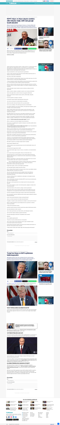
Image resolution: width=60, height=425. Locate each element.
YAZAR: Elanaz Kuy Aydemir (18, 279)
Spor (39, 414)
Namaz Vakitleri (25, 414)
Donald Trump (13, 283)
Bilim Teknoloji (40, 412)
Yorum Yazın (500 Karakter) (11, 234)
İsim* (7, 231)
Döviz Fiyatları (32, 413)
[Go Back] (58, 424)
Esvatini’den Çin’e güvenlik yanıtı (45, 284)
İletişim (47, 417)
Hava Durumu (25, 413)
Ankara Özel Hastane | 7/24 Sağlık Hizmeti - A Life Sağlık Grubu (25, 419)
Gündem (47, 412)
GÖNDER (36, 242)
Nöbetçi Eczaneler (26, 412)
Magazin (47, 413)
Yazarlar (24, 417)
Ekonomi (31, 412)
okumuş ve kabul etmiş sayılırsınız (15, 389)
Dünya (11, 251)
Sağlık (47, 414)
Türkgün (8, 251)
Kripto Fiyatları (32, 414)
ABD (7, 283)
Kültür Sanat (40, 413)
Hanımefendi (40, 417)
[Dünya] (46, 31)
